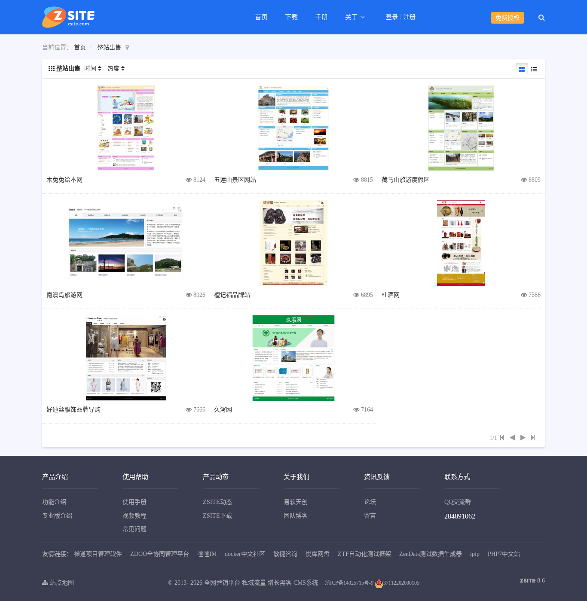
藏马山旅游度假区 (406, 180)
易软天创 (296, 502)
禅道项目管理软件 (98, 554)
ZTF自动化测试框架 (364, 554)
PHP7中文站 (504, 554)
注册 (410, 17)
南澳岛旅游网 (64, 295)
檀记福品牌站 (232, 295)
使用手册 (134, 502)
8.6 (532, 581)
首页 (261, 17)
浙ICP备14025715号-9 (349, 583)
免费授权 (507, 18)
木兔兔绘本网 (64, 180)
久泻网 (223, 409)
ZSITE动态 (217, 502)
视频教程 (134, 516)
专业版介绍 (57, 516)
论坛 (370, 502)
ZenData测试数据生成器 (430, 554)
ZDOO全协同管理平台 (159, 554)
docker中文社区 (245, 554)
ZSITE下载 (217, 516)
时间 (90, 68)
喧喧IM (207, 554)
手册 (321, 17)
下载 (291, 17)
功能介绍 (54, 502)
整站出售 (109, 47)
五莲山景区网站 (235, 180)
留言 (370, 516)
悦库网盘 (318, 554)
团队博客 (296, 516)
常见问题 (134, 529)
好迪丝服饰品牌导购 (73, 409)
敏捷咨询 (285, 554)
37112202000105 (401, 583)
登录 (392, 17)
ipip (475, 554)
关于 (352, 17)
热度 (113, 68)
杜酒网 (391, 295)
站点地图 (61, 583)
